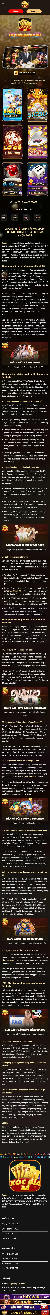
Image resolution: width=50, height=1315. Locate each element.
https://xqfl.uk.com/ (17, 1284)
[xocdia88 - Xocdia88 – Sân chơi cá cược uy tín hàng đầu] (25, 4)
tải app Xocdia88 (14, 591)
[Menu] (3, 4)
